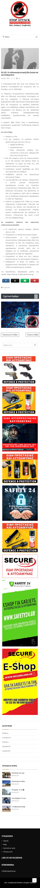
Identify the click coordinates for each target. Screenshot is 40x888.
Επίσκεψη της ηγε (18, 773)
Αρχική (5, 841)
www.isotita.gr (12, 274)
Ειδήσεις (5, 742)
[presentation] (35, 296)
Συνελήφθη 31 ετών (19, 798)
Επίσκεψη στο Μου (18, 781)
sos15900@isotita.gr (16, 218)
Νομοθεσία (6, 746)
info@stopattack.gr (9, 871)
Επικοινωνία (8, 852)
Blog (5, 844)
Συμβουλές (6, 287)
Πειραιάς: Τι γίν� (18, 790)
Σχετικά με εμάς (9, 848)
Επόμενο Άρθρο (33, 335)
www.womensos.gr (27, 274)
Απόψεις (5, 733)
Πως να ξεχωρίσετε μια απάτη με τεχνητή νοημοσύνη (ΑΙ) (20, 315)
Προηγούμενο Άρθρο (10, 335)
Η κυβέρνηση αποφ (18, 807)
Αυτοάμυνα (6, 738)
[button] (36, 37)
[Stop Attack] (20, 16)
